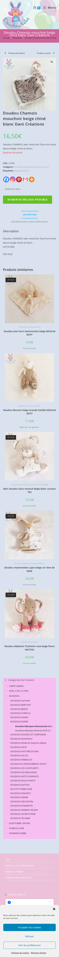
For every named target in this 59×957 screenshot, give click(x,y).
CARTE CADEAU (16, 686)
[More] (32, 179)
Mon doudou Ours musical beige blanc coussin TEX (29, 490)
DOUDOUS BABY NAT (20, 704)
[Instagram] (12, 179)
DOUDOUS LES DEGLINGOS (23, 772)
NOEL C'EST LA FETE (18, 690)
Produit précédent (16, 53)
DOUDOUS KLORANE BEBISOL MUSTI (28, 763)
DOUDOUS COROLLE (20, 713)
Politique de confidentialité (19, 865)
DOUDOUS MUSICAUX (20, 484)
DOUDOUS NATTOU (29, 642)
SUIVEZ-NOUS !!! (17, 894)
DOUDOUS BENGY (19, 709)
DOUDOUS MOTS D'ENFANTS (24, 776)
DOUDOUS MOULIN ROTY (29, 327)
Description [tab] (29, 214)
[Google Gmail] (25, 179)
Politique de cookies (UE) (18, 877)
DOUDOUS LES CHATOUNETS (24, 768)
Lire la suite (29, 348)
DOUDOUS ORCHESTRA (21, 801)
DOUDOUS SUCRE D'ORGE (23, 814)
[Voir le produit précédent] (5, 53)
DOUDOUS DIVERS (19, 721)
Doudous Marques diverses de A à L (31, 166)
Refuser (29, 936)
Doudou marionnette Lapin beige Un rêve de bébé (29, 569)
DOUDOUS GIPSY (18, 747)
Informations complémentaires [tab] (29, 221)
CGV (7, 859)
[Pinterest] (19, 179)
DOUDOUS (14, 695)
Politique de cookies (20, 952)
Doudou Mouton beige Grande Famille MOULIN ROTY (29, 412)
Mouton (25, 170)
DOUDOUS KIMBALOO (21, 759)
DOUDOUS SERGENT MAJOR (24, 809)
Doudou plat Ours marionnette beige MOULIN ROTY (29, 333)
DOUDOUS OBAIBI (19, 797)
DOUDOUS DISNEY (19, 717)
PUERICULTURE (16, 828)
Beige (17, 170)
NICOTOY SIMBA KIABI (21, 789)
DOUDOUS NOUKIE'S (20, 793)
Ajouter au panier (29, 427)
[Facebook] (6, 179)
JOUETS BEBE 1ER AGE (19, 823)
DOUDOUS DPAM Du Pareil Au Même (28, 742)
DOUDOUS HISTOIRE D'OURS (24, 751)
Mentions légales (38, 952)
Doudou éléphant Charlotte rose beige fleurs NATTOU (29, 648)
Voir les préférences (29, 945)
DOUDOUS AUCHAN (20, 700)
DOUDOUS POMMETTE (21, 805)
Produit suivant (44, 53)
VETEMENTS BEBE (17, 833)
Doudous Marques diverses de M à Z (29, 563)
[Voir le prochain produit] (53, 53)
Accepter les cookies (29, 927)
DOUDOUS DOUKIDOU (21, 738)
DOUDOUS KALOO (19, 755)
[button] (54, 909)
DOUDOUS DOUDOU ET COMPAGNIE (28, 734)
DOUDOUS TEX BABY (39, 484)
